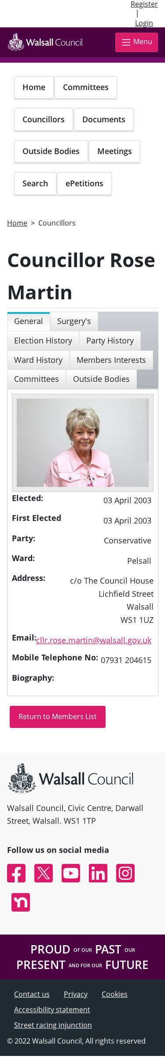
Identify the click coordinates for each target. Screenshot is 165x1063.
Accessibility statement (52, 1009)
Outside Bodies (51, 151)
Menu (142, 41)
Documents (103, 119)
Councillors (43, 119)
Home (33, 87)
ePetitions (84, 183)
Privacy (76, 994)
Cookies (115, 994)
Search (35, 183)
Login (144, 23)
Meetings (114, 151)
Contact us (32, 994)
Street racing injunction (53, 1025)
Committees (86, 87)
